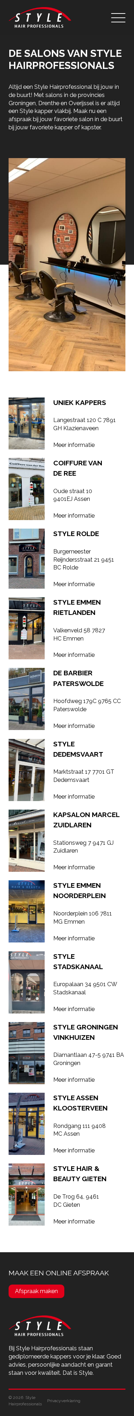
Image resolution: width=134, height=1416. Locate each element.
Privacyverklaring (63, 1400)
